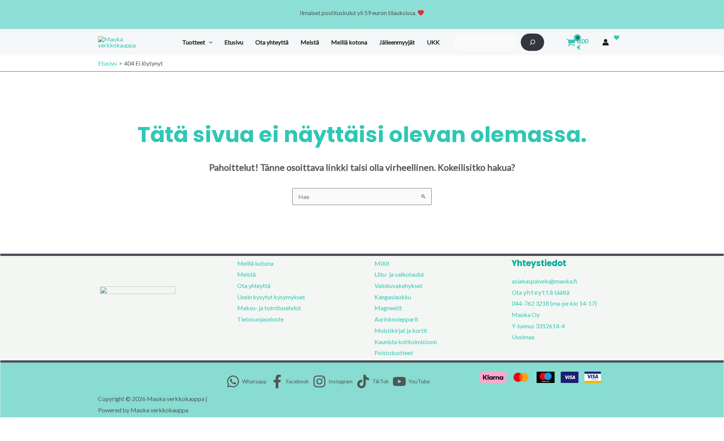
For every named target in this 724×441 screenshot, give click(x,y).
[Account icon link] (605, 42)
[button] (209, 42)
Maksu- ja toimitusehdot (269, 307)
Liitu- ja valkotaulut (399, 274)
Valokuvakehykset (398, 285)
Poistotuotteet (393, 352)
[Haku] (533, 42)
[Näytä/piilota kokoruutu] (23, 425)
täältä (561, 292)
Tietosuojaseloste (260, 319)
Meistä (246, 274)
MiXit (382, 263)
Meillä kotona (255, 263)
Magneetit (388, 307)
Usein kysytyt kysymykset (271, 296)
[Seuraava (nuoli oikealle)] (23, 437)
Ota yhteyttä (253, 285)
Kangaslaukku (392, 296)
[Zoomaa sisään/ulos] (7, 425)
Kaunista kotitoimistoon (405, 341)
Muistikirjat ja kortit (400, 330)
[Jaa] (40, 425)
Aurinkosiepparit (396, 319)
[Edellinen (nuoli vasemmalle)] (7, 437)
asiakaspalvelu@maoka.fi (544, 281)
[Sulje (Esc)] (56, 425)
